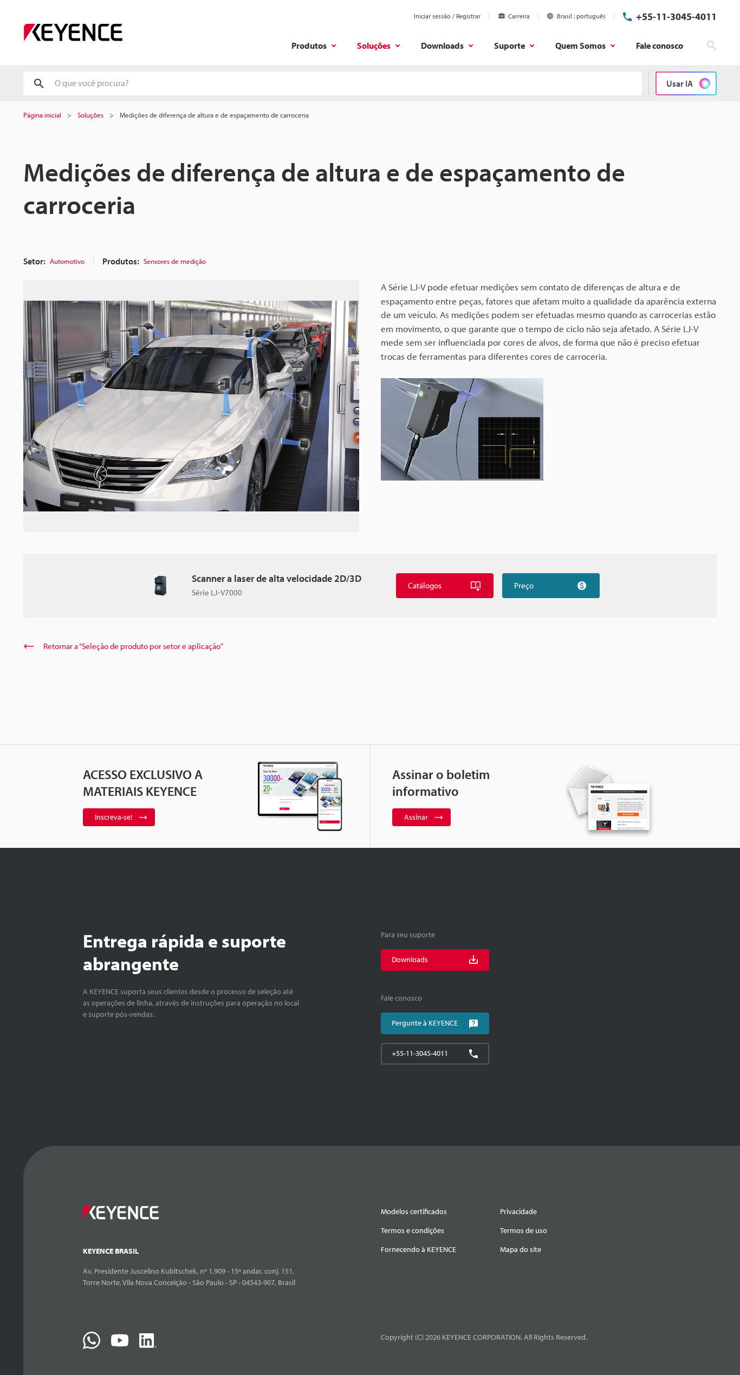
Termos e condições (412, 1230)
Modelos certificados (414, 1211)
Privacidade (518, 1211)
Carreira (519, 16)
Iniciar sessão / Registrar (447, 16)
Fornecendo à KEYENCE (418, 1249)
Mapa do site (520, 1249)
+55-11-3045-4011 (676, 16)
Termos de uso (523, 1230)
